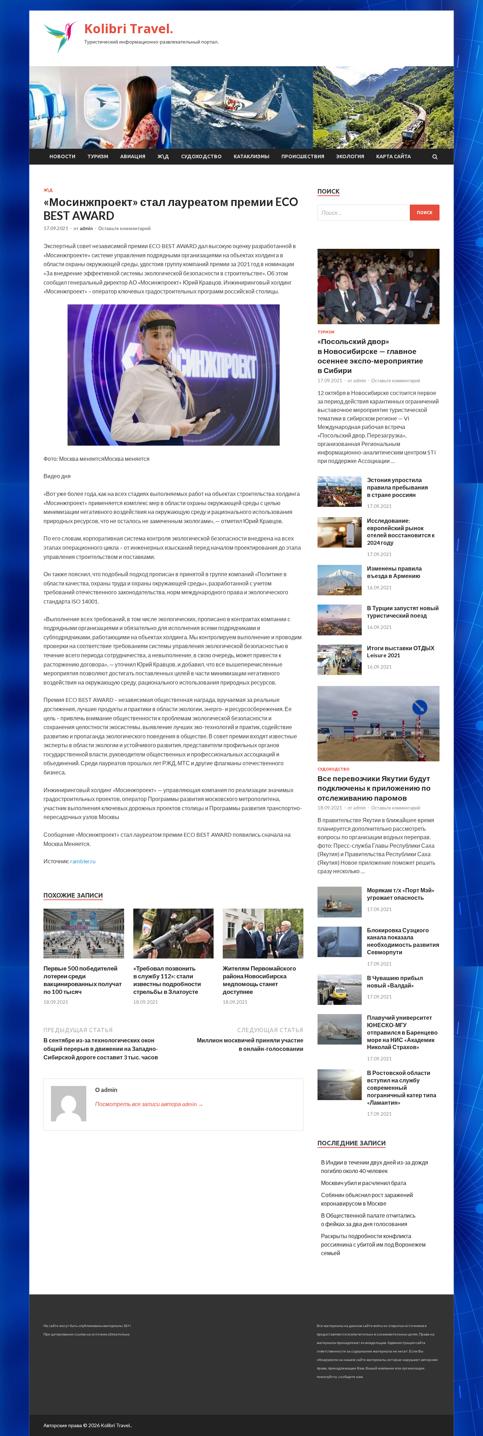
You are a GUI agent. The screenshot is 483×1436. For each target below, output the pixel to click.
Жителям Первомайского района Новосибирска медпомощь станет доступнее (259, 980)
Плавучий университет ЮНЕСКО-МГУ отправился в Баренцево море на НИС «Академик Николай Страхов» (402, 1032)
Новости (62, 156)
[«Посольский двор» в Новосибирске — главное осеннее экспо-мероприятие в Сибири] (379, 325)
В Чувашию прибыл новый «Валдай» (395, 981)
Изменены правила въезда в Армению (394, 572)
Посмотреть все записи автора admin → (149, 1103)
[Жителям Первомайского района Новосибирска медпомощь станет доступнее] (263, 960)
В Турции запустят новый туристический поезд (403, 612)
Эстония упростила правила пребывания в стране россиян (397, 487)
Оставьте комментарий (124, 228)
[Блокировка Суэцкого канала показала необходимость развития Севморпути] (340, 954)
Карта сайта (393, 156)
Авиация (132, 156)
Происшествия (302, 156)
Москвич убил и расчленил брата (363, 1182)
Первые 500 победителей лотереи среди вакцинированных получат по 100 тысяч (82, 980)
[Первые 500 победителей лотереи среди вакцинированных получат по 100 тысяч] (83, 960)
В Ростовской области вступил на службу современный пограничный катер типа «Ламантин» (401, 1087)
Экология (350, 156)
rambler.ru (82, 861)
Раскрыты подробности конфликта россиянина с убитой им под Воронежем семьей (373, 1244)
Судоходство (201, 156)
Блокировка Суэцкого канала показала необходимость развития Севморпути (403, 941)
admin (86, 228)
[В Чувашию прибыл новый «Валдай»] (340, 1002)
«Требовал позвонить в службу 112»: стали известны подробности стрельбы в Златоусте (167, 980)
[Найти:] (379, 213)
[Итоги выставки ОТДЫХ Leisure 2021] (340, 672)
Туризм (97, 156)
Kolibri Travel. (128, 28)
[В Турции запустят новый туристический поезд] (340, 633)
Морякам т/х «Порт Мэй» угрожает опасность (401, 894)
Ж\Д (163, 156)
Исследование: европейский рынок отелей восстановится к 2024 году (401, 531)
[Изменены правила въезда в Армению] (340, 593)
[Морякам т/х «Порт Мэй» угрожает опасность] (340, 915)
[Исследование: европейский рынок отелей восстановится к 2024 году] (340, 545)
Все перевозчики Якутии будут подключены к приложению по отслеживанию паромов (374, 788)
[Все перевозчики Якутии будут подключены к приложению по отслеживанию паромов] (379, 762)
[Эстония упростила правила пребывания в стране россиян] (340, 504)
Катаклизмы (251, 156)
